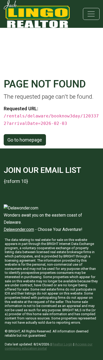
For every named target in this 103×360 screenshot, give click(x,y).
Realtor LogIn (62, 344)
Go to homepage (24, 140)
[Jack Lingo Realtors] (37, 13)
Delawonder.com (19, 229)
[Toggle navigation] (91, 14)
